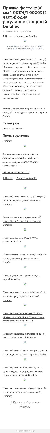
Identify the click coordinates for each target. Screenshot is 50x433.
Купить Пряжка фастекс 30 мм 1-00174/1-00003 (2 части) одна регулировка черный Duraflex (25, 112)
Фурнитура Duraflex (26, 36)
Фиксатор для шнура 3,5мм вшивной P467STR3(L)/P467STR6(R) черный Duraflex (22, 221)
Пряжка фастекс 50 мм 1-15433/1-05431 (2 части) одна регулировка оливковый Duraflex (25, 392)
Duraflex (7, 140)
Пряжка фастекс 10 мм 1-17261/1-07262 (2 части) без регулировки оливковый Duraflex (25, 296)
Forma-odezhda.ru (10, 31)
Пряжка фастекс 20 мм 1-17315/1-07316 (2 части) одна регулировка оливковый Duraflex (25, 200)
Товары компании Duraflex (15, 172)
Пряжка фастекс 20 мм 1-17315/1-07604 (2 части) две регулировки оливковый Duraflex (25, 258)
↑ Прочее (8, 36)
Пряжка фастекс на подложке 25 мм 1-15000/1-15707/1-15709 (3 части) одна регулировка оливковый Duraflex (23, 371)
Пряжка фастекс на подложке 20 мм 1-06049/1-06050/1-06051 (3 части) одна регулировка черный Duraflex (23, 317)
